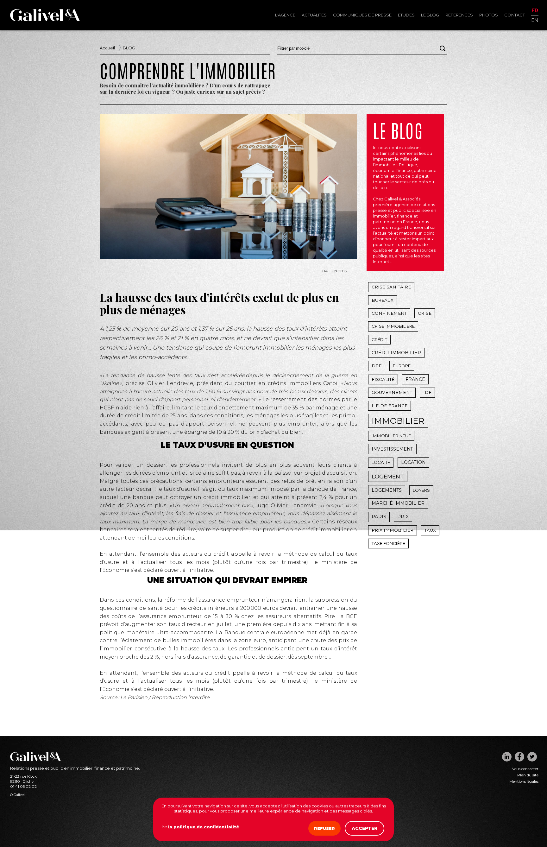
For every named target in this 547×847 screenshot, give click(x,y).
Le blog (430, 14)
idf (427, 392)
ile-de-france (389, 405)
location (413, 462)
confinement (389, 313)
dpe (377, 365)
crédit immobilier (396, 353)
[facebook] (519, 757)
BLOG (129, 47)
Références (459, 14)
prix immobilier (392, 530)
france (415, 379)
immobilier (398, 421)
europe (402, 365)
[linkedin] (507, 757)
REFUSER (324, 828)
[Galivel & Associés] (45, 19)
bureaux (382, 300)
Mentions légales (523, 781)
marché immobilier (398, 503)
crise (424, 313)
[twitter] (532, 757)
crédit (379, 339)
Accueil (107, 47)
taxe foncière (388, 543)
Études (406, 14)
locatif (381, 462)
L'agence (285, 14)
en (534, 19)
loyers (421, 490)
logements (387, 490)
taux (430, 530)
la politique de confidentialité (203, 826)
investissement (392, 449)
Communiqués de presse (362, 14)
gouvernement (392, 392)
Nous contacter (525, 769)
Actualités (314, 14)
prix (403, 517)
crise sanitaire (391, 286)
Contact (514, 14)
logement (388, 476)
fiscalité (383, 379)
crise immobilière (393, 326)
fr (534, 11)
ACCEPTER (364, 828)
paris (379, 517)
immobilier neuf (391, 435)
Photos (488, 14)
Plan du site (527, 775)
